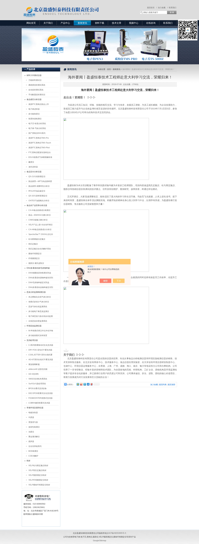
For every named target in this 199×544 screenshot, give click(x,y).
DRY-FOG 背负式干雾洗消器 (40, 350)
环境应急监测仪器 (34, 326)
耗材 (28, 461)
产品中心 (65, 23)
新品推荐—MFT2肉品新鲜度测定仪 (40, 182)
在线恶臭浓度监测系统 (37, 321)
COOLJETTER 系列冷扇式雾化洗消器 (40, 355)
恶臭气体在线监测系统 (37, 306)
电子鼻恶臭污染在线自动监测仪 (40, 317)
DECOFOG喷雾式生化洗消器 (40, 393)
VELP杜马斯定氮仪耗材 (38, 465)
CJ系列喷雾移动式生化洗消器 (40, 345)
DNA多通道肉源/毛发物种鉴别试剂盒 (38, 268)
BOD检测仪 (33, 451)
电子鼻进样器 (34, 109)
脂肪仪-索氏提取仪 (36, 263)
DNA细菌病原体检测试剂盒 (39, 273)
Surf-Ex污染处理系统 (37, 384)
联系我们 (172, 8)
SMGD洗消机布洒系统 (37, 379)
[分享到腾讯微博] (84, 384)
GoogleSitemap (99, 540)
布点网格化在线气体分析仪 (39, 297)
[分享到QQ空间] (77, 384)
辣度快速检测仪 (35, 119)
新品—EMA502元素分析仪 (39, 215)
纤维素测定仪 (34, 258)
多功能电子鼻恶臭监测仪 (38, 311)
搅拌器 (31, 441)
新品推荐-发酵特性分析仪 (39, 186)
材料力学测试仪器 (34, 75)
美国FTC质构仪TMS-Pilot (39, 148)
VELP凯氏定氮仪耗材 (37, 470)
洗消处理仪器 (32, 340)
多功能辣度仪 (34, 114)
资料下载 (99, 23)
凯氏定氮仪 (33, 244)
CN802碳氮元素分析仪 (38, 220)
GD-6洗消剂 (33, 374)
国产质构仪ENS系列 (36, 133)
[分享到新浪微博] (81, 384)
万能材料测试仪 (35, 80)
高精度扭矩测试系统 (36, 85)
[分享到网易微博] (91, 384)
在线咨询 (150, 23)
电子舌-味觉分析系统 (37, 123)
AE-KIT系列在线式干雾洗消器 (40, 359)
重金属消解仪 (34, 437)
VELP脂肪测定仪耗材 (37, 475)
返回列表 (163, 384)
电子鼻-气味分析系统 (37, 128)
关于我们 (48, 23)
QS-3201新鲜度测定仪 (37, 196)
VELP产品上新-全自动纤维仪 (40, 225)
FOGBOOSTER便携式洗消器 (40, 398)
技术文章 (116, 23)
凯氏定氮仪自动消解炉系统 (39, 249)
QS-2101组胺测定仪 (36, 176)
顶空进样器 (33, 167)
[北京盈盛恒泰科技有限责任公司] (72, 7)
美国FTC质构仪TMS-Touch (39, 143)
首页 (109, 69)
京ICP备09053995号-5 (116, 533)
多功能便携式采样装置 (37, 335)
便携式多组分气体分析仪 (38, 302)
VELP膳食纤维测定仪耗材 (39, 485)
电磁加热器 (33, 412)
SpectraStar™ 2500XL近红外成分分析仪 (40, 235)
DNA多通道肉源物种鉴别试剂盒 (40, 278)
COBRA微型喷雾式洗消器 (39, 403)
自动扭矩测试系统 (35, 90)
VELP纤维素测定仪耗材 (38, 480)
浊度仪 (31, 432)
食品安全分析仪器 (34, 172)
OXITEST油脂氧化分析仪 (38, 201)
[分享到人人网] (88, 384)
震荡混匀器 (33, 422)
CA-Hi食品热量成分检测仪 (39, 210)
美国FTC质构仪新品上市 (38, 104)
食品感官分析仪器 (34, 99)
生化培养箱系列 (35, 446)
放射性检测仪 (34, 427)
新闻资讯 (82, 23)
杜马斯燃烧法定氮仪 (36, 239)
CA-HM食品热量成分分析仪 (39, 229)
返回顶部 (171, 384)
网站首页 (31, 23)
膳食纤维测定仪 (35, 253)
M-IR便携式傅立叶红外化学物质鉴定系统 (40, 331)
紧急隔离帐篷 (34, 364)
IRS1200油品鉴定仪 (36, 191)
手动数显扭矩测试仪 (36, 95)
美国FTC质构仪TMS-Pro (38, 138)
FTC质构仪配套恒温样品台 (39, 152)
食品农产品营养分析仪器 (37, 205)
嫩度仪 (31, 162)
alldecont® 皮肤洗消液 (37, 369)
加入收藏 (154, 384)
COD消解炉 (33, 456)
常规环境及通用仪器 (35, 408)
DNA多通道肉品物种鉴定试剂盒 (40, 288)
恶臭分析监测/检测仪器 (36, 292)
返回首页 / (152, 8)
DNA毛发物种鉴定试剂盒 (38, 282)
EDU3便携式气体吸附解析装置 (40, 158)
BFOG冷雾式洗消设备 (37, 388)
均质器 (31, 417)
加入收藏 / (163, 8)
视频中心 (133, 23)
